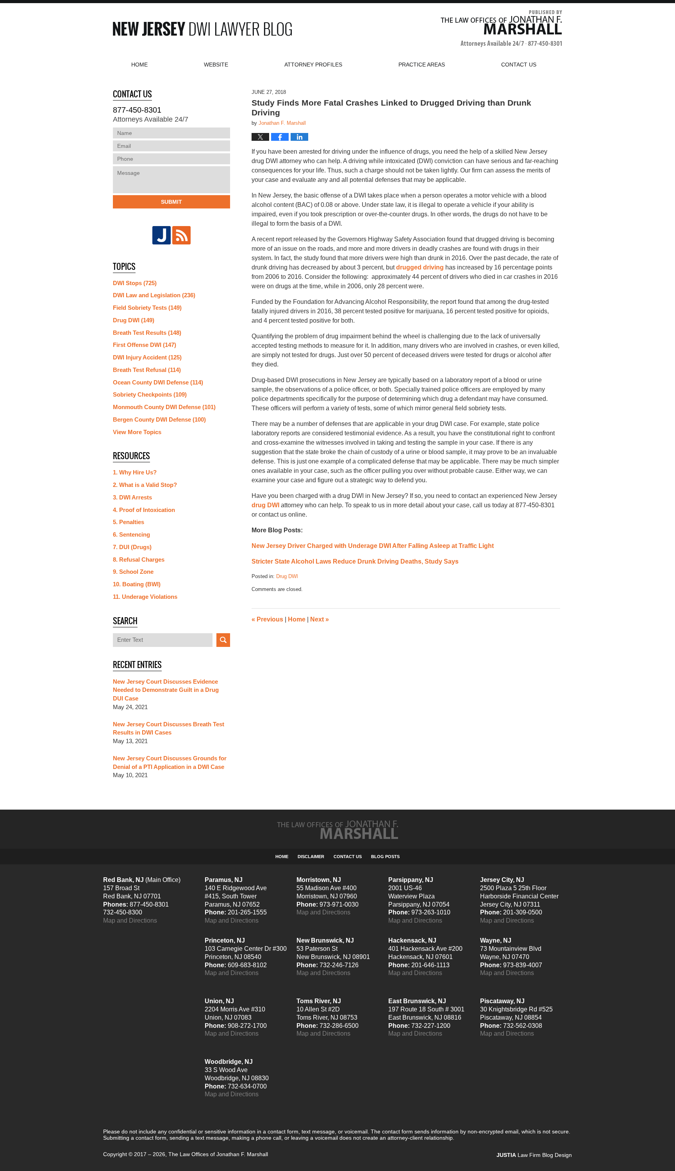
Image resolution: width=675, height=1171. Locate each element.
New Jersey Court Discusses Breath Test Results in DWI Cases (168, 728)
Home (139, 64)
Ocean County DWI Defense (158, 382)
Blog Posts (385, 856)
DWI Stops (135, 283)
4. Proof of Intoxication (144, 509)
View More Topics (137, 432)
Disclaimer (311, 856)
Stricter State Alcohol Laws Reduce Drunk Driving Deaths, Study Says (355, 561)
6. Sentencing (131, 534)
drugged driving (420, 267)
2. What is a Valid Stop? (145, 484)
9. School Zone (133, 571)
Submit (171, 202)
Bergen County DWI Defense (159, 419)
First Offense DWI (144, 344)
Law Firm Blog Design (534, 1155)
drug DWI (265, 505)
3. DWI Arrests (132, 497)
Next (319, 619)
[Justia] (161, 235)
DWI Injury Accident (147, 357)
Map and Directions (130, 920)
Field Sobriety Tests (147, 307)
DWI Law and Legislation (154, 295)
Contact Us (348, 856)
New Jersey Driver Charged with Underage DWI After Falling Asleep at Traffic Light (373, 545)
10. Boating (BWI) (137, 584)
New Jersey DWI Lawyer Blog (202, 29)
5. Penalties (128, 522)
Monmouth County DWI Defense (164, 407)
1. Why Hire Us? (135, 472)
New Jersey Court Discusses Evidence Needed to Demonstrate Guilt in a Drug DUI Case (166, 690)
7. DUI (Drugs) (132, 547)
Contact (518, 64)
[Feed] (181, 235)
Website (216, 64)
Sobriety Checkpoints (150, 394)
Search (223, 640)
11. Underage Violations (145, 596)
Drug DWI (287, 576)
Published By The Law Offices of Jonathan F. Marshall (501, 28)
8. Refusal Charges (138, 559)
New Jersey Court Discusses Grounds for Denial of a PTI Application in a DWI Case (170, 762)
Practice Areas (421, 64)
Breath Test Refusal (147, 369)
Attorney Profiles (313, 64)
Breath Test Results (147, 332)
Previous (267, 619)
